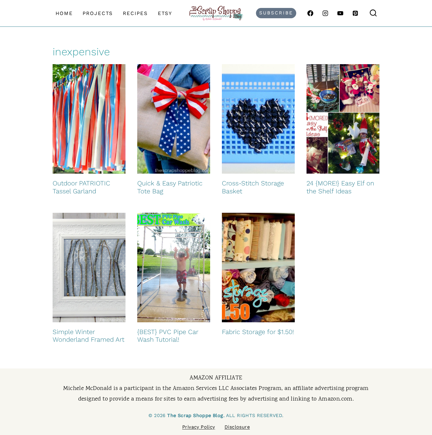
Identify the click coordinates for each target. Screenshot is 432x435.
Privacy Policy (198, 427)
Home (64, 13)
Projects (98, 13)
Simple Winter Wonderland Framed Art (88, 335)
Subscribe (276, 13)
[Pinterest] (355, 13)
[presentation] (89, 119)
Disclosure (237, 427)
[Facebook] (310, 13)
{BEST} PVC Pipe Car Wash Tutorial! (167, 335)
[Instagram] (325, 13)
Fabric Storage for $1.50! (258, 332)
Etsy (165, 13)
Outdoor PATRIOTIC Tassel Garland (81, 187)
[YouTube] (340, 13)
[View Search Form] (373, 13)
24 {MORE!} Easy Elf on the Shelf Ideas (340, 187)
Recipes (135, 13)
